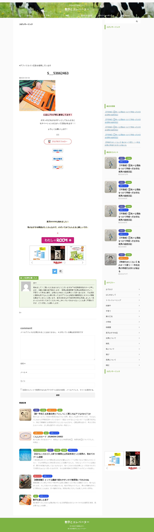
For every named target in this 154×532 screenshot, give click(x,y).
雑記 (67, 15)
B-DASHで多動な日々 (77, 526)
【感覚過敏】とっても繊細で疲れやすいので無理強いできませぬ (61, 480)
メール (23, 372)
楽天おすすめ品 (86, 15)
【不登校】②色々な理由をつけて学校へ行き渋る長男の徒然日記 (123, 128)
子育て (48, 15)
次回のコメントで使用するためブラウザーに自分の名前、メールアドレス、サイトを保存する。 (59, 390)
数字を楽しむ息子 (40, 500)
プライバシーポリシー (106, 15)
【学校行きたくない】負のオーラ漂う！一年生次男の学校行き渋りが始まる (122, 143)
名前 (22, 363)
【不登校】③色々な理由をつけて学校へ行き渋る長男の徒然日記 (123, 120)
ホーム (29, 15)
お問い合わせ (125, 15)
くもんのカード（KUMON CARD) (48, 436)
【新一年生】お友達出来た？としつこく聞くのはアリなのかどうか (62, 414)
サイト (23, 381)
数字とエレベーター (77, 9)
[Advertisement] (57, 44)
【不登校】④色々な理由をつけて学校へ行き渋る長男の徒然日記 (123, 113)
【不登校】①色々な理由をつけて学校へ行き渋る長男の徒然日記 (123, 136)
